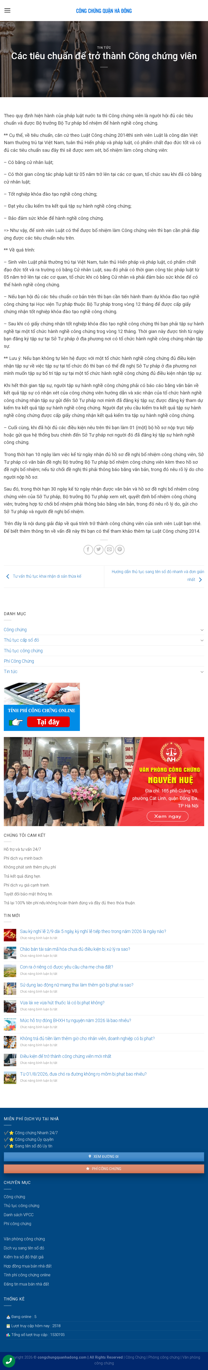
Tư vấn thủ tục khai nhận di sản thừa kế (46, 576)
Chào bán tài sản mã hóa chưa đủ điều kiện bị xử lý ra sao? (75, 949)
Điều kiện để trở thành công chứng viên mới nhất (65, 1056)
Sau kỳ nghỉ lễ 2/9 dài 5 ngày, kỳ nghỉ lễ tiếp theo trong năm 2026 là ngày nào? (93, 931)
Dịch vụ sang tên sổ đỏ (24, 1248)
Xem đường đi (105, 1157)
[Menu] (7, 10)
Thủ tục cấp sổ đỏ (21, 640)
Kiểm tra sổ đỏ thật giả (24, 1257)
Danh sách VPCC (18, 1214)
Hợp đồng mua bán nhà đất (27, 1266)
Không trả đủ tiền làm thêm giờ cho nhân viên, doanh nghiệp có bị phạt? (87, 1038)
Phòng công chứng (164, 1357)
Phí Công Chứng (19, 661)
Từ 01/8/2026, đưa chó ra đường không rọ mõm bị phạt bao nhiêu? (83, 1074)
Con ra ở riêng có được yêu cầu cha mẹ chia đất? (66, 967)
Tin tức (104, 47)
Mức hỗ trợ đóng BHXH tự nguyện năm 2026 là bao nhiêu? (75, 1020)
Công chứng (15, 629)
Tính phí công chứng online (27, 1275)
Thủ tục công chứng (23, 650)
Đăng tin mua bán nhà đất (26, 1284)
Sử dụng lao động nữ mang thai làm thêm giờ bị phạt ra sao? (76, 985)
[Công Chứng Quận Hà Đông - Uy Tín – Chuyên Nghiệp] (104, 10)
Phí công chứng (106, 1169)
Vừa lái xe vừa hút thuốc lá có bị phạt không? (62, 1002)
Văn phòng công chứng (24, 1239)
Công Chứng (136, 1357)
